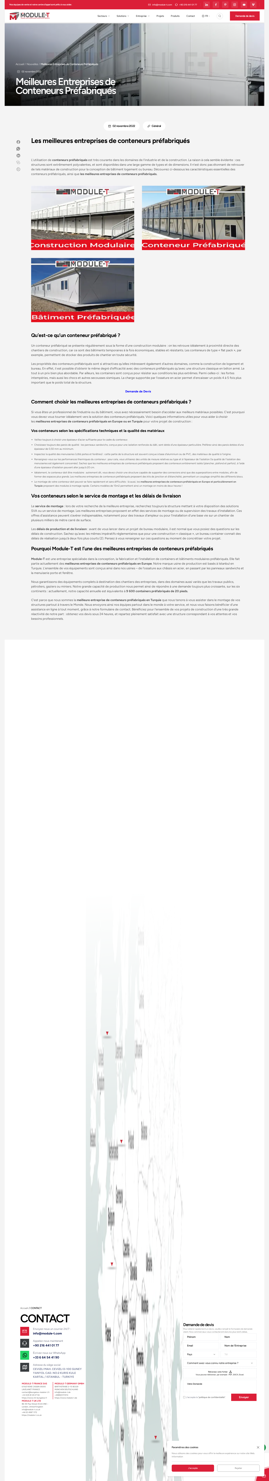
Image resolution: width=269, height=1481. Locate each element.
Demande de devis (244, 15)
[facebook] (216, 5)
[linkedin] (206, 5)
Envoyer (244, 1397)
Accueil (20, 64)
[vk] (253, 5)
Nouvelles (32, 64)
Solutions (121, 15)
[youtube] (244, 5)
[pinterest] (225, 5)
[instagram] (234, 5)
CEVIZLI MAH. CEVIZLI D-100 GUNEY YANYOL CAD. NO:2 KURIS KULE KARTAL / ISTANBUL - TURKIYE (57, 1373)
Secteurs (102, 15)
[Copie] (18, 162)
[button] (220, 16)
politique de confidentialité (212, 1397)
